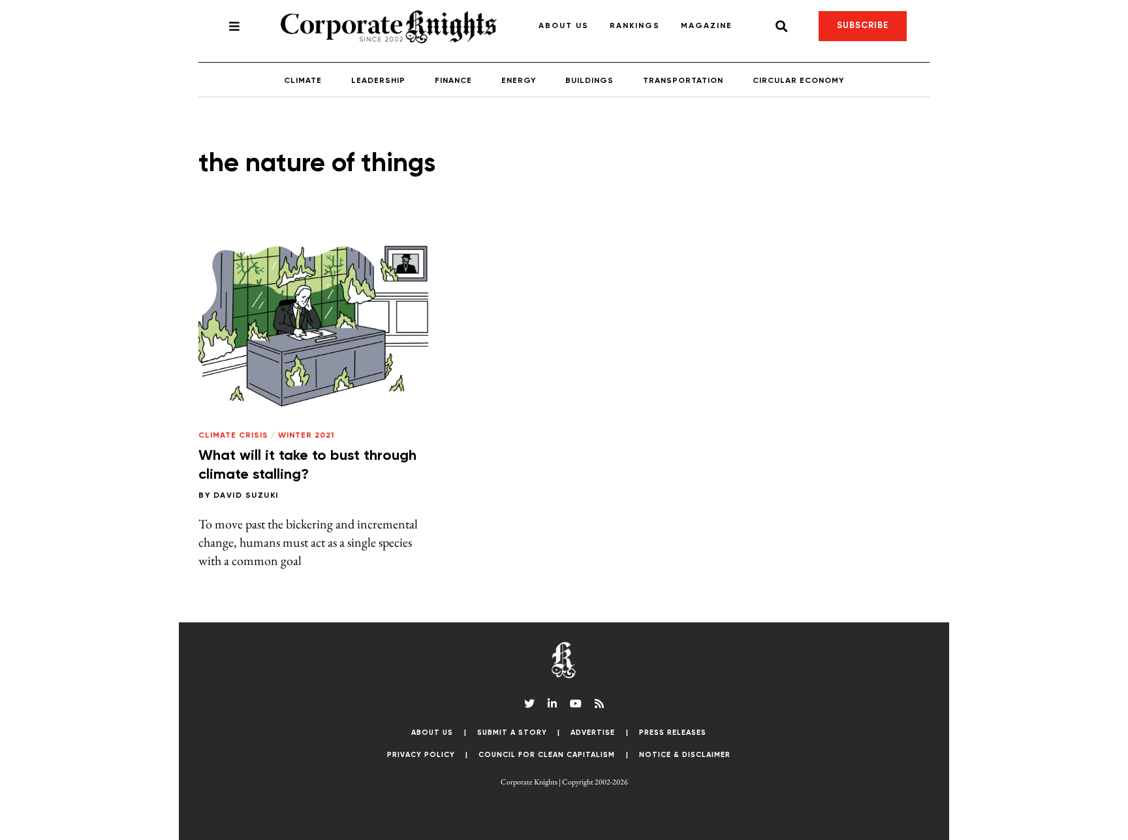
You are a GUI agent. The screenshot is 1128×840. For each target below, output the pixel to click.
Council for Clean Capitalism (546, 754)
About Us (564, 26)
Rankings (635, 26)
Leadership (378, 81)
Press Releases (672, 732)
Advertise (593, 732)
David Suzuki (246, 496)
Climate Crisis (233, 436)
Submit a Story (512, 732)
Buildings (589, 81)
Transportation (683, 81)
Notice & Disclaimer (684, 754)
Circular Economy (798, 81)
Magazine (706, 26)
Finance (453, 81)
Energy (518, 81)
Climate (303, 81)
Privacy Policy (421, 754)
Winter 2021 (306, 436)
